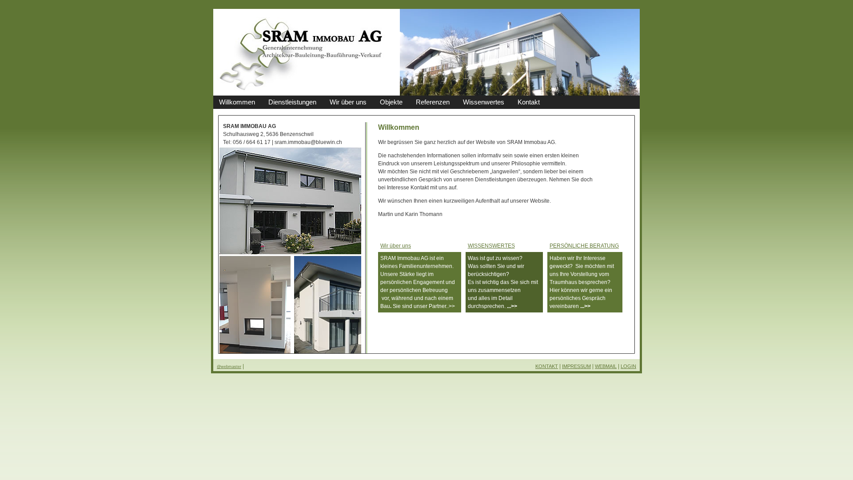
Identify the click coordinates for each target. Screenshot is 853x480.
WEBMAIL (606, 366)
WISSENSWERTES (491, 246)
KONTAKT (546, 366)
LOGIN (628, 366)
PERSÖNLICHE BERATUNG (584, 246)
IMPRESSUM (576, 366)
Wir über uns (395, 246)
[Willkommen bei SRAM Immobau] (301, 93)
